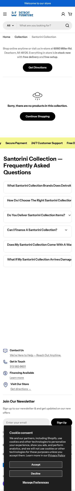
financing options (34, 237)
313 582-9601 (18, 366)
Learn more (17, 377)
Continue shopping (38, 116)
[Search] (67, 25)
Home (6, 37)
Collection (21, 37)
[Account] (63, 14)
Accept (35, 464)
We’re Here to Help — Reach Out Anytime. (35, 355)
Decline (35, 473)
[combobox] (37, 25)
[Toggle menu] (5, 14)
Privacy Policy (56, 455)
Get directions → (20, 389)
